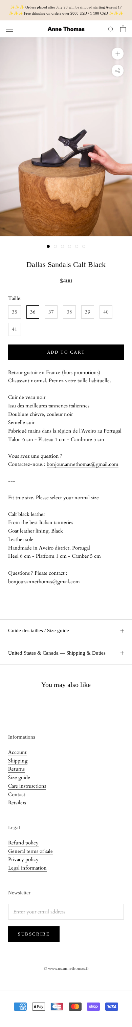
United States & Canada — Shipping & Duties (57, 653)
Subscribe (34, 934)
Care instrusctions (27, 785)
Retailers (17, 802)
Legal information (27, 867)
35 (14, 311)
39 (87, 311)
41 (14, 329)
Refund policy (23, 842)
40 (106, 311)
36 (33, 311)
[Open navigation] (9, 29)
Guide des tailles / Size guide (38, 630)
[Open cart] (123, 29)
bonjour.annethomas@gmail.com (82, 464)
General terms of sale (30, 851)
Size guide (19, 777)
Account (17, 752)
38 (69, 311)
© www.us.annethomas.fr (66, 968)
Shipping (17, 760)
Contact (16, 794)
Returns (16, 768)
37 (51, 311)
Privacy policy (23, 859)
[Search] (111, 29)
